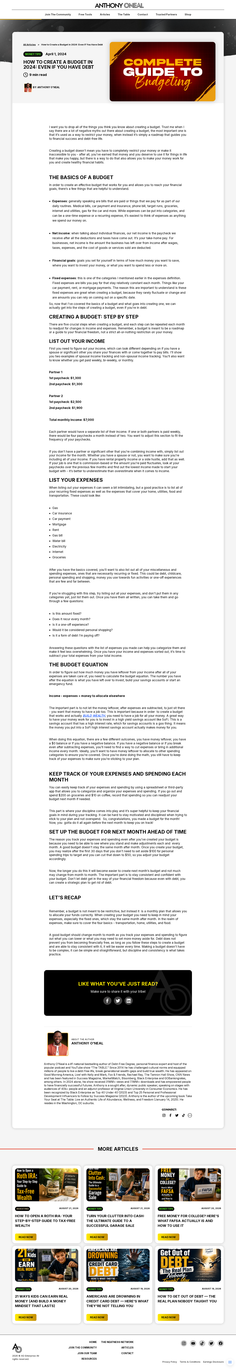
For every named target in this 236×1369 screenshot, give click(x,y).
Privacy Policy (169, 1362)
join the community (58, 14)
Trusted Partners (166, 14)
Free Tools (85, 14)
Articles (105, 14)
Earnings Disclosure (213, 1362)
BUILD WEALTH (94, 715)
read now (26, 1237)
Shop (188, 14)
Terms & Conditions (190, 1362)
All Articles (29, 44)
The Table (124, 14)
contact (143, 14)
